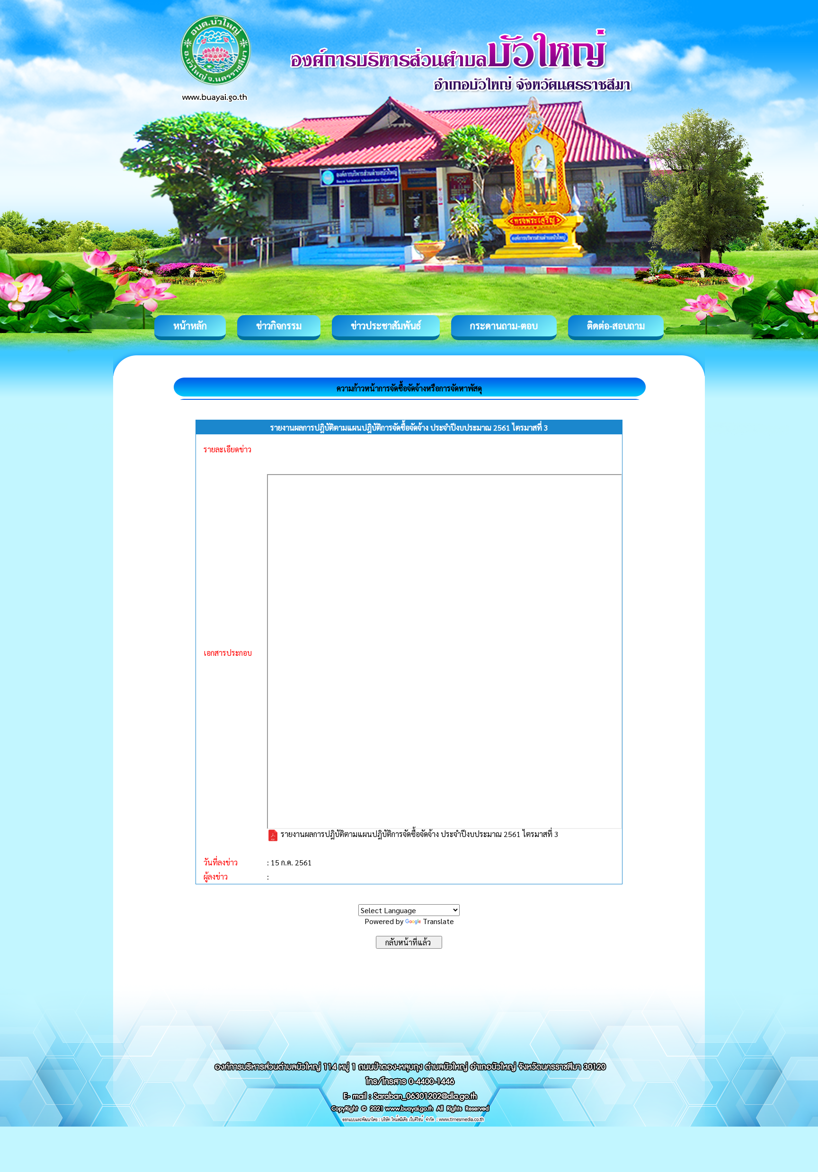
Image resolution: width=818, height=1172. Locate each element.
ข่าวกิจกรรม (279, 325)
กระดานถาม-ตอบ (504, 325)
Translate (438, 921)
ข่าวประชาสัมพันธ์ (386, 325)
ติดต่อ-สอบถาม (616, 325)
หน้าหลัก (190, 325)
